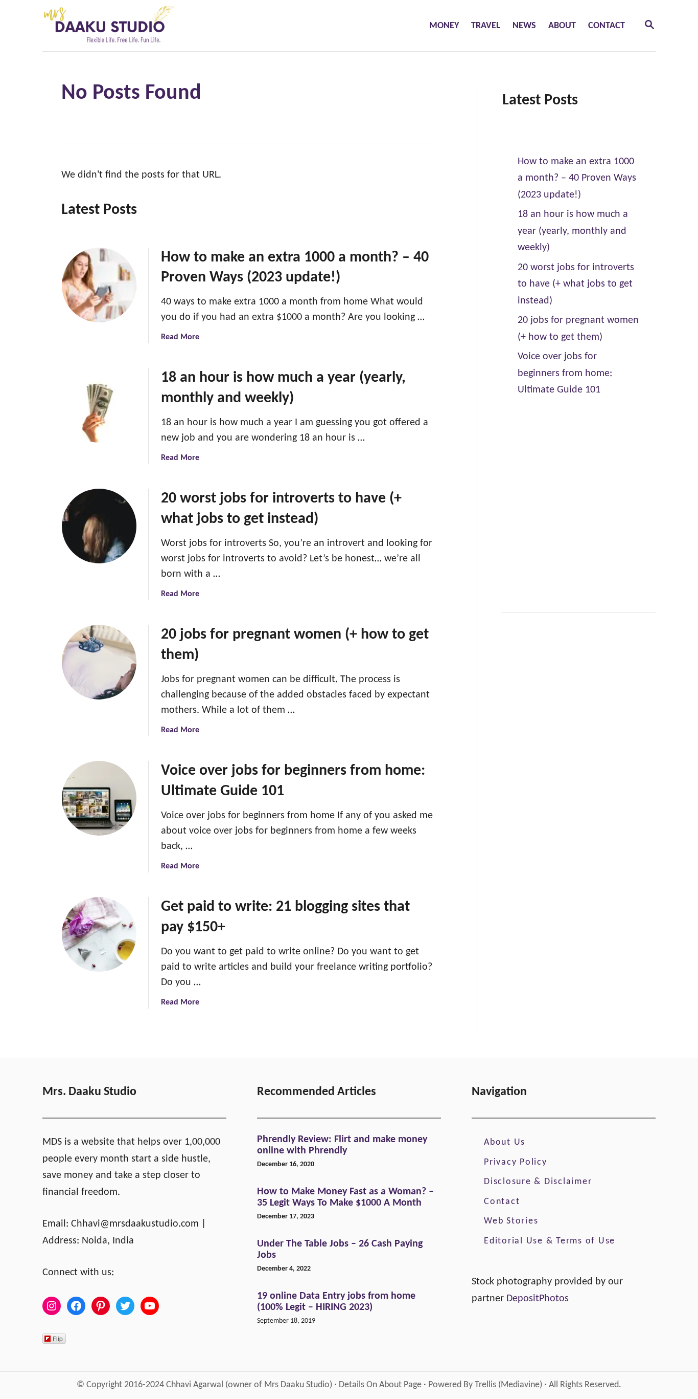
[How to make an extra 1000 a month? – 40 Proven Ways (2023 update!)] (99, 285)
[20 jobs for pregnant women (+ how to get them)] (99, 662)
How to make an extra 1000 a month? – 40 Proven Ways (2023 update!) (577, 178)
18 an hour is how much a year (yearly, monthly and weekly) (573, 231)
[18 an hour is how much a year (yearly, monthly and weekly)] (99, 405)
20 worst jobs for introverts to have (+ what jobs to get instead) (576, 284)
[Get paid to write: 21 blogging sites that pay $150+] (99, 934)
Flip (58, 1338)
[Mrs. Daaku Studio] (176, 25)
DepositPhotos (537, 1299)
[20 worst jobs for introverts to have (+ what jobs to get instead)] (99, 526)
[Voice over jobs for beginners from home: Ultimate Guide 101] (99, 798)
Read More (180, 337)
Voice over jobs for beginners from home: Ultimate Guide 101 (565, 373)
